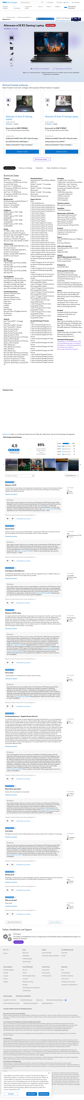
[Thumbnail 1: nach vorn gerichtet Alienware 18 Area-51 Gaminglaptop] (8, 100)
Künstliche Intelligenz (8, 970)
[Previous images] (11, 33)
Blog (62, 970)
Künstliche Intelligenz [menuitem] (5, 7)
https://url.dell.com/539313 (14, 855)
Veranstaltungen (65, 973)
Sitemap (5, 953)
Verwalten (11, 1094)
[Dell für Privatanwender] (3, 17)
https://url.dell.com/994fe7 (14, 651)
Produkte (5, 973)
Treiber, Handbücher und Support (57, 168)
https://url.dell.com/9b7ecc (48, 648)
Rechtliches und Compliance (30, 1003)
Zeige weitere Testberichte (14, 922)
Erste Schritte (19, 942)
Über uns (25, 970)
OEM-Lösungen (46, 973)
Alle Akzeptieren (43, 1094)
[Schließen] (49, 1073)
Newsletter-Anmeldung (67, 975)
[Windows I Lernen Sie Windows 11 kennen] (45, 19)
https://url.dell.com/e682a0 (43, 593)
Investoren (25, 978)
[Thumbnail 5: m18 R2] (11, 59)
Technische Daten (9, 168)
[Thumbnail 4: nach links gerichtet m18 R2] (11, 54)
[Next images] (11, 65)
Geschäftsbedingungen (26, 1000)
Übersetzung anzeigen (11, 494)
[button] (50, 2)
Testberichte (39, 168)
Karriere (25, 973)
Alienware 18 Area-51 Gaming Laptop (61, 116)
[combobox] (32, 2)
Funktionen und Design (25, 168)
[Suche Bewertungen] (33, 475)
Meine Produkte (27, 961)
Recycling (25, 984)
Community (64, 952)
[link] (59, 2)
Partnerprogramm (46, 975)
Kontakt (63, 955)
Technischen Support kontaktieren (50, 955)
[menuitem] (18, 7)
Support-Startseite (46, 952)
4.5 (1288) (15, 29)
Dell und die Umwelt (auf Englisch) (67, 349)
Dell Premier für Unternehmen (72, 7)
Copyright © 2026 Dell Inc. (9, 1000)
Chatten (42, 1054)
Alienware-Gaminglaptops (24, 17)
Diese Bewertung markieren (24, 519)
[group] (51, 48)
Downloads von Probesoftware (69, 984)
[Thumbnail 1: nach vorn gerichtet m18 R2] (11, 38)
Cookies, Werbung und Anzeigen (11, 1003)
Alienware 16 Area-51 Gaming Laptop (19, 118)
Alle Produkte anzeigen (41, 159)
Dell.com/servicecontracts (61, 1030)
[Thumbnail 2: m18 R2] (11, 43)
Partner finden (45, 970)
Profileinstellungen (27, 958)
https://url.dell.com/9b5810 (25, 551)
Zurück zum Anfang (54, 922)
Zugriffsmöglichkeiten (47, 1003)
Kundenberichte (27, 990)
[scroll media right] (80, 465)
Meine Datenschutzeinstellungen (55, 1000)
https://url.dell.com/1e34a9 (14, 769)
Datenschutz (39, 1000)
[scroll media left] (3, 465)
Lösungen (5, 975)
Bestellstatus (26, 955)
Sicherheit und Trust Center (68, 981)
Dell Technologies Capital (29, 975)
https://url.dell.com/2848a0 (18, 645)
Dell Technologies (7, 996)
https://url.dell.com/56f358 (50, 509)
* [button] (14, 244)
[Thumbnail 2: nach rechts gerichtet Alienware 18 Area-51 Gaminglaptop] (8, 104)
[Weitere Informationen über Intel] (76, 18)
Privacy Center (65, 978)
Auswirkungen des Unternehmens (31, 987)
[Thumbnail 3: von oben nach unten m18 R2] (11, 48)
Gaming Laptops (10, 17)
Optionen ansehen (22, 152)
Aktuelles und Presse (28, 981)
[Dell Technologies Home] (10, 2)
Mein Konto (25, 952)
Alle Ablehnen (32, 1094)
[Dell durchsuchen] (42, 2)
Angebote (5, 981)
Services (5, 978)
